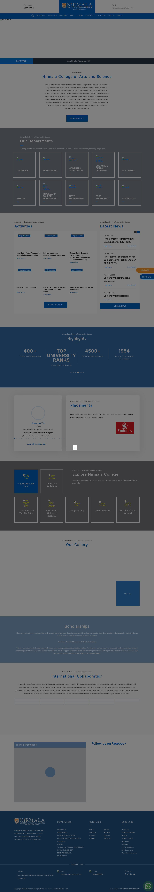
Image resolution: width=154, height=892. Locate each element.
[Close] (75, 447)
